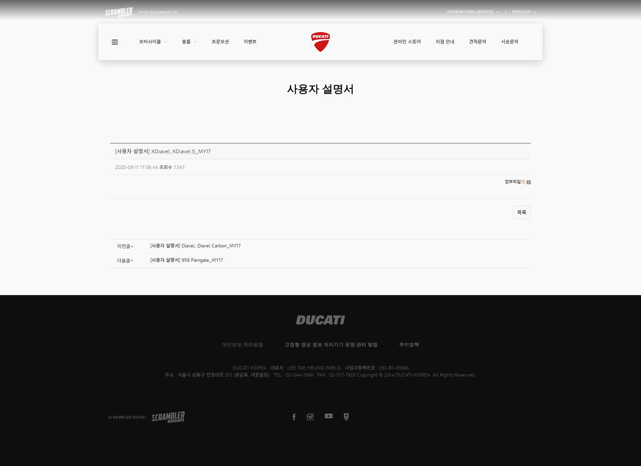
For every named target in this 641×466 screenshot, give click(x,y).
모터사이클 (150, 41)
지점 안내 (445, 41)
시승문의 (509, 41)
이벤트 (250, 41)
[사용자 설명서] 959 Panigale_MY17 (186, 260)
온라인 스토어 (407, 41)
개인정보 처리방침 (242, 344)
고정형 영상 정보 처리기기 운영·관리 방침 (331, 344)
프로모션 (220, 41)
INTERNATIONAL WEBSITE (471, 11)
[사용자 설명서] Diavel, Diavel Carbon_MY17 (195, 245)
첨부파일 (515, 182)
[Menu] (115, 42)
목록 (521, 212)
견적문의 (477, 41)
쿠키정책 (409, 344)
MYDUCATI (522, 11)
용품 (187, 41)
